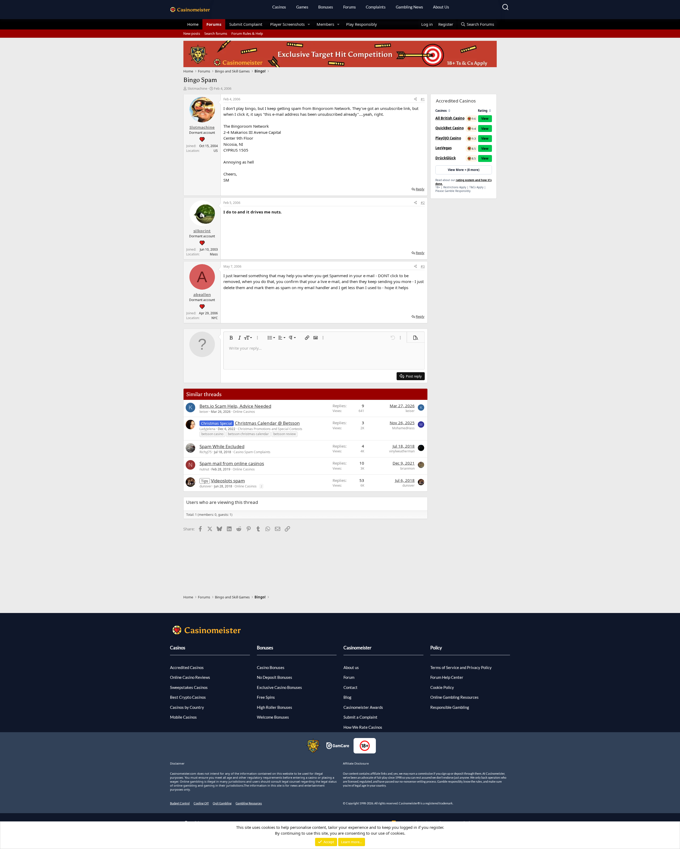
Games (302, 7)
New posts (191, 33)
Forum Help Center (446, 677)
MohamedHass (403, 428)
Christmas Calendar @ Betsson (267, 423)
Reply (420, 189)
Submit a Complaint (360, 717)
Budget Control (180, 803)
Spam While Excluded (221, 446)
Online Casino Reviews (190, 677)
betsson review (284, 434)
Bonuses (325, 7)
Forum (348, 677)
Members (325, 24)
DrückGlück (445, 158)
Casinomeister (357, 647)
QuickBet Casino (449, 128)
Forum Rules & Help (247, 33)
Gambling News (409, 7)
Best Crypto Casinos (188, 697)
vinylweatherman (402, 451)
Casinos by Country (187, 707)
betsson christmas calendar (248, 434)
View (484, 119)
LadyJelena (207, 429)
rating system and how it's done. (463, 182)
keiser (204, 411)
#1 (423, 99)
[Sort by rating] (490, 110)
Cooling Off (201, 803)
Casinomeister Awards (363, 707)
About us (351, 667)
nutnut (204, 469)
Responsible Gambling (449, 707)
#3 (423, 266)
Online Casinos (244, 411)
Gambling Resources (249, 803)
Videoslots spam (228, 481)
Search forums (215, 33)
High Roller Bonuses (274, 707)
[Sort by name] (449, 110)
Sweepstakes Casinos (189, 687)
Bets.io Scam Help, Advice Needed (235, 406)
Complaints (376, 7)
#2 (423, 202)
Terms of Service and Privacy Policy (461, 667)
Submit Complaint (245, 24)
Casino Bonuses (270, 667)
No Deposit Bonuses (274, 677)
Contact (350, 687)
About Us (441, 7)
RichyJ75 (205, 452)
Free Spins (266, 697)
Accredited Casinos (187, 667)
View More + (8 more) (463, 170)
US (216, 150)
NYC (214, 318)
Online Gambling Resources (454, 697)
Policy (436, 647)
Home (192, 24)
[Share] (415, 99)
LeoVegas (443, 147)
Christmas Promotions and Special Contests (270, 429)
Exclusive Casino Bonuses (279, 687)
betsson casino (212, 434)
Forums (349, 7)
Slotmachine (197, 88)
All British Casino (450, 118)
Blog (347, 697)
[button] (309, 24)
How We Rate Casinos (362, 727)
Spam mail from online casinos (231, 463)
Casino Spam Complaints (251, 452)
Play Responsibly (361, 24)
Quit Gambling (222, 803)
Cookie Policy (442, 687)
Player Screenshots (287, 24)
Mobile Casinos (183, 717)
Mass (214, 254)
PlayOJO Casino (448, 138)
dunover (205, 486)
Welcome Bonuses (273, 717)
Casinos (279, 7)
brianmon (407, 468)
